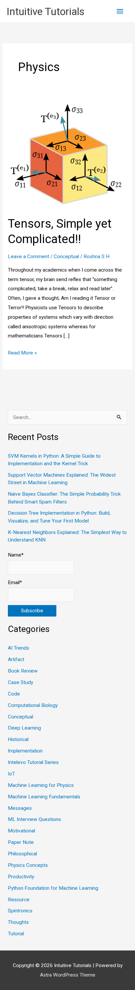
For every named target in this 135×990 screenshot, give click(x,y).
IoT (11, 774)
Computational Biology (33, 705)
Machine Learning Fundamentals (44, 797)
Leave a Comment (28, 256)
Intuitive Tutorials (46, 11)
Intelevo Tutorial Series (33, 762)
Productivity (21, 877)
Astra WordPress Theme (67, 975)
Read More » (22, 354)
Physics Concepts (28, 865)
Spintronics (20, 911)
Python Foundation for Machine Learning (53, 888)
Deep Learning (24, 728)
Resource (18, 900)
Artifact (16, 659)
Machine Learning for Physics (41, 785)
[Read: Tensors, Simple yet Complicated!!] (67, 154)
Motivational (21, 831)
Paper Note (21, 842)
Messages (20, 808)
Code (14, 694)
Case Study (20, 682)
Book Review (23, 671)
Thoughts (18, 922)
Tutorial (16, 934)
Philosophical (22, 854)
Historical (18, 739)
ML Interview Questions (34, 819)
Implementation (25, 751)
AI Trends (18, 648)
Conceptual (66, 256)
